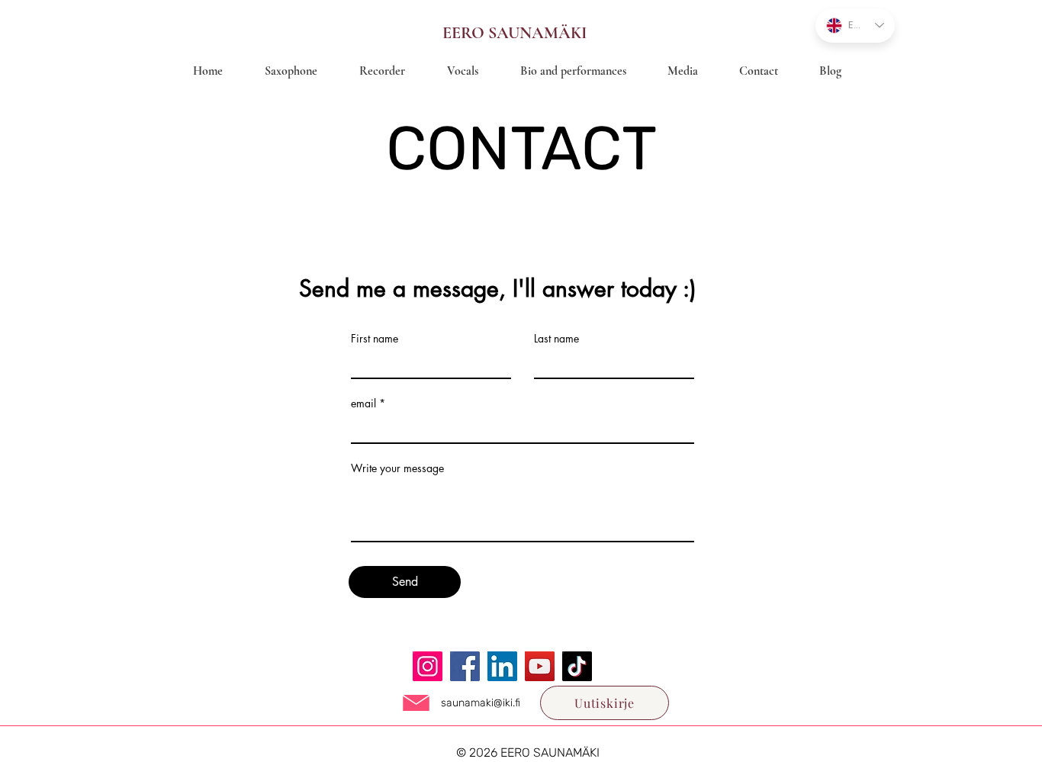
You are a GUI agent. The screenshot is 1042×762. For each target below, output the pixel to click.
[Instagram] (427, 666)
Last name (556, 338)
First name (374, 338)
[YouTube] (540, 666)
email (363, 403)
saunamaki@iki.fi (480, 702)
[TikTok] (577, 666)
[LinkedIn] (502, 666)
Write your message (397, 468)
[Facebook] (465, 666)
